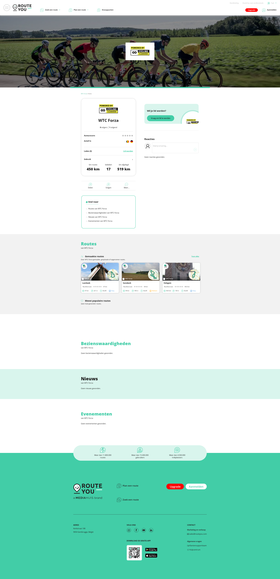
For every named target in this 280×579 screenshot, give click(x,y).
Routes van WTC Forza (97, 208)
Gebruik (87, 159)
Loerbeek (86, 283)
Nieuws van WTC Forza (97, 217)
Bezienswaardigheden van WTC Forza (103, 213)
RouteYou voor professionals (253, 3)
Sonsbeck (127, 283)
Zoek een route (131, 499)
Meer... (126, 187)
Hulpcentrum (194, 549)
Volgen (108, 187)
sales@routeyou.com (198, 534)
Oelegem (167, 283)
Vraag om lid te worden (160, 118)
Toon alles (195, 256)
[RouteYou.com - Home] (22, 7)
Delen (90, 187)
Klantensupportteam (198, 545)
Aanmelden (196, 486)
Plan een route (130, 485)
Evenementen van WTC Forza (100, 221)
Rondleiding (234, 3)
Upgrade (251, 10)
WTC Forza (84, 93)
